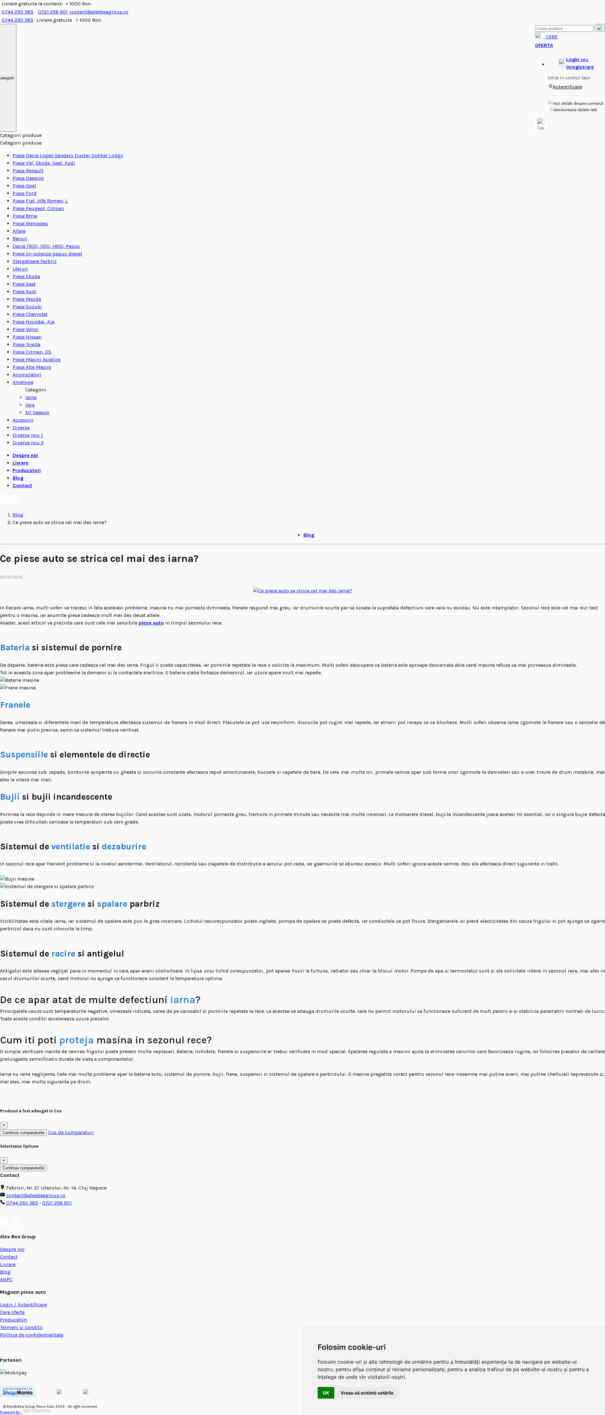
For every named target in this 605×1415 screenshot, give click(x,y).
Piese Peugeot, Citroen (38, 208)
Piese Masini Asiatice (36, 359)
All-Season (37, 412)
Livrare (20, 463)
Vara (30, 405)
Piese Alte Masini (32, 367)
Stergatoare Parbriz (35, 261)
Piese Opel (24, 186)
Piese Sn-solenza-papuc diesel (47, 254)
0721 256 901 (53, 12)
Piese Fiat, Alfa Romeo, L (40, 201)
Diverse (21, 428)
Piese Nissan (27, 337)
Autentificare (567, 87)
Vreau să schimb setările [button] (367, 1392)
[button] (576, 63)
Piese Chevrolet (30, 314)
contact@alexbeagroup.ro (98, 12)
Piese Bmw (25, 216)
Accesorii (23, 420)
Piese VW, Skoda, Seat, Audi (44, 163)
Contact (22, 485)
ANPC (6, 1279)
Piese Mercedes (30, 223)
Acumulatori (27, 375)
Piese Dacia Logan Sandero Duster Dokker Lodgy (68, 155)
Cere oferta (12, 1312)
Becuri (20, 239)
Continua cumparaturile (23, 1132)
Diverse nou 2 (28, 443)
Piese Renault (28, 171)
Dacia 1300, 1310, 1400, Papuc (46, 246)
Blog (18, 478)
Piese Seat (24, 284)
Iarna (31, 397)
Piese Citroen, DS (32, 352)
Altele (19, 231)
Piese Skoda (26, 276)
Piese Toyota (26, 344)
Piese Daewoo (28, 178)
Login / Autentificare (23, 1305)
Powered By (11, 1412)
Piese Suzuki (27, 307)
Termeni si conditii (21, 1327)
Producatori (27, 470)
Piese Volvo (25, 329)
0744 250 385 (17, 12)
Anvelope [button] (23, 382)
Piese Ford (25, 193)
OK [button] (326, 1392)
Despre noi (25, 455)
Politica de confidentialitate (31, 1335)
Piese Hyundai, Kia (34, 322)
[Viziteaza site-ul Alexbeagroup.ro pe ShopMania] (17, 1395)
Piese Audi (25, 291)
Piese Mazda (27, 299)
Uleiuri (20, 269)
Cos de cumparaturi (71, 1132)
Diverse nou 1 (28, 435)
